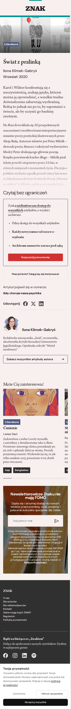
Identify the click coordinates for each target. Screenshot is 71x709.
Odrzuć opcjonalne (52, 693)
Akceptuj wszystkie (35, 702)
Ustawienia (19, 693)
